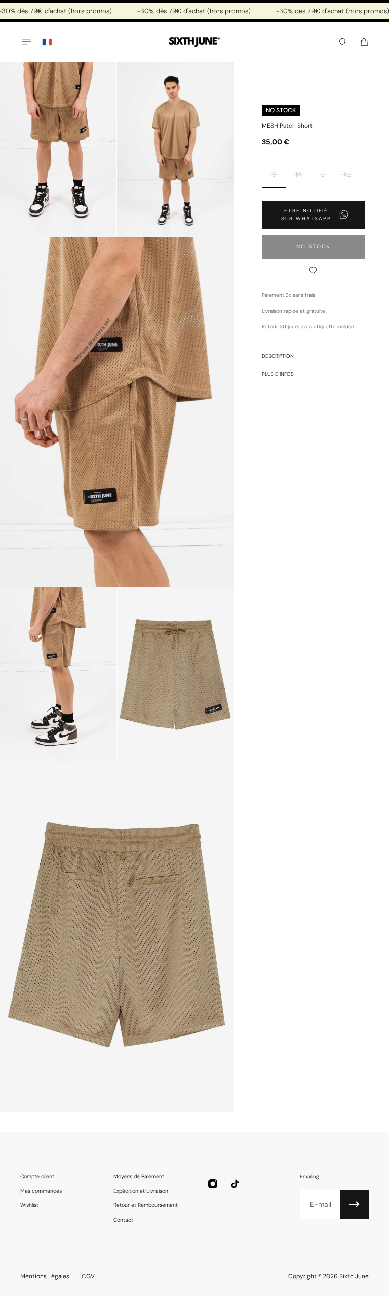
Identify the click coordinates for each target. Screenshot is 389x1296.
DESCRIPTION (278, 356)
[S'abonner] (354, 1204)
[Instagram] (213, 1184)
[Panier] (364, 42)
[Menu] (26, 42)
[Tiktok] (235, 1184)
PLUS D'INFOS (278, 374)
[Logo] (194, 42)
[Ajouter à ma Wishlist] (313, 270)
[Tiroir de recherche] (343, 42)
